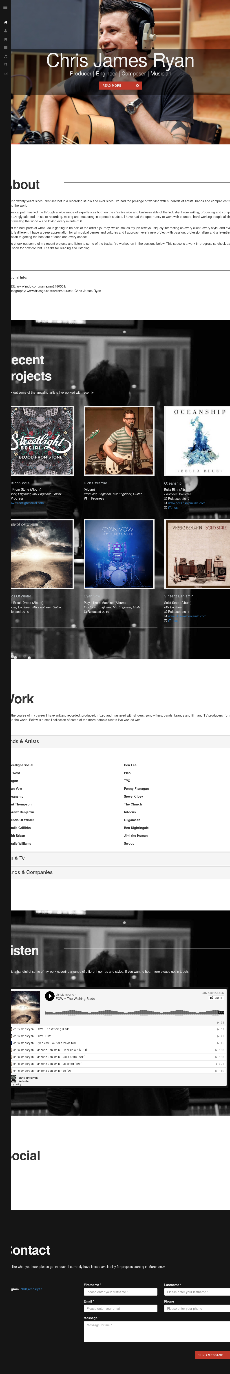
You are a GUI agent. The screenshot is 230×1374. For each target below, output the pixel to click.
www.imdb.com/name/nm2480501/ (41, 286)
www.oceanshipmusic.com (187, 503)
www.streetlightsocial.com (25, 502)
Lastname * (172, 1284)
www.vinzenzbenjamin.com (187, 616)
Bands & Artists (21, 741)
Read (111, 85)
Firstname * (92, 1284)
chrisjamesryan (31, 1289)
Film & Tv (14, 858)
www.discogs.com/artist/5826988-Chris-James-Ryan (64, 290)
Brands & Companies (28, 872)
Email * (89, 1301)
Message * (92, 1318)
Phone (169, 1301)
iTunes (173, 507)
